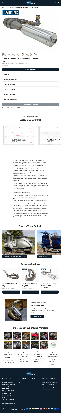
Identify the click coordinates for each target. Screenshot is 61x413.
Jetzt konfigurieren (30, 69)
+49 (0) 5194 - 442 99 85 (8, 399)
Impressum (34, 381)
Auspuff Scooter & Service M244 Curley (29, 284)
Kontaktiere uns (37, 316)
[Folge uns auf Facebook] (43, 387)
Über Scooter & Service (24, 383)
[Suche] (5, 2)
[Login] (55, 2)
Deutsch (50, 2)
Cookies (34, 391)
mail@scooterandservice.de (8, 403)
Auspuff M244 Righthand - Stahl (9, 284)
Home (3, 7)
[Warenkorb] (58, 2)
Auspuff (15, 7)
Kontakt (21, 381)
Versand (34, 389)
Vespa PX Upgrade (44, 256)
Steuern (16, 63)
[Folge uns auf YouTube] (53, 387)
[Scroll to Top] (58, 410)
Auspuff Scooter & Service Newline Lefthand (48, 284)
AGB (33, 383)
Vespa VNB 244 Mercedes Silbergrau (14, 256)
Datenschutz (35, 385)
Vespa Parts (9, 7)
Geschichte (21, 385)
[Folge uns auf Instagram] (46, 387)
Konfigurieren (30, 292)
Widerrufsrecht (35, 387)
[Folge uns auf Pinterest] (50, 387)
